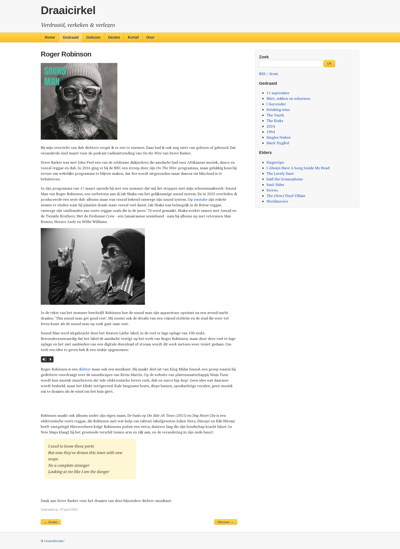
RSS (262, 73)
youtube (200, 199)
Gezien (114, 37)
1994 (270, 131)
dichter (85, 369)
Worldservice (277, 201)
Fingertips (275, 162)
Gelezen (93, 37)
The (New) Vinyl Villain (285, 195)
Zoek (264, 56)
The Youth (275, 115)
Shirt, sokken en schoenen (288, 98)
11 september (278, 92)
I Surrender (276, 104)
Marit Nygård (277, 142)
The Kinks (274, 120)
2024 (270, 126)
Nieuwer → (226, 522)
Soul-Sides (275, 184)
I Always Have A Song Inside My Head (297, 167)
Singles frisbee (278, 137)
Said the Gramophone (284, 179)
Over (150, 37)
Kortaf (133, 37)
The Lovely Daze (280, 173)
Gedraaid (71, 37)
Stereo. (272, 190)
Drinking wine (278, 109)
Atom (273, 73)
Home (50, 37)
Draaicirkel (68, 10)
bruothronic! (55, 541)
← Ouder (51, 522)
